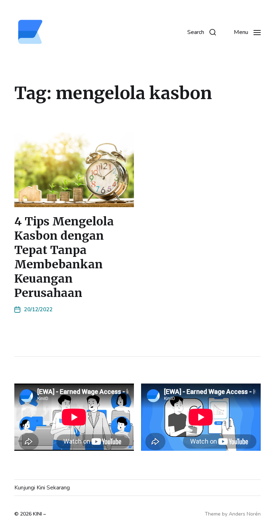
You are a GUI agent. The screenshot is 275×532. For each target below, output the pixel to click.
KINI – (39, 514)
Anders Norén (245, 514)
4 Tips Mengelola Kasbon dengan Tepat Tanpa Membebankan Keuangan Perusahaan (64, 257)
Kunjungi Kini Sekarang (42, 488)
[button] (201, 32)
